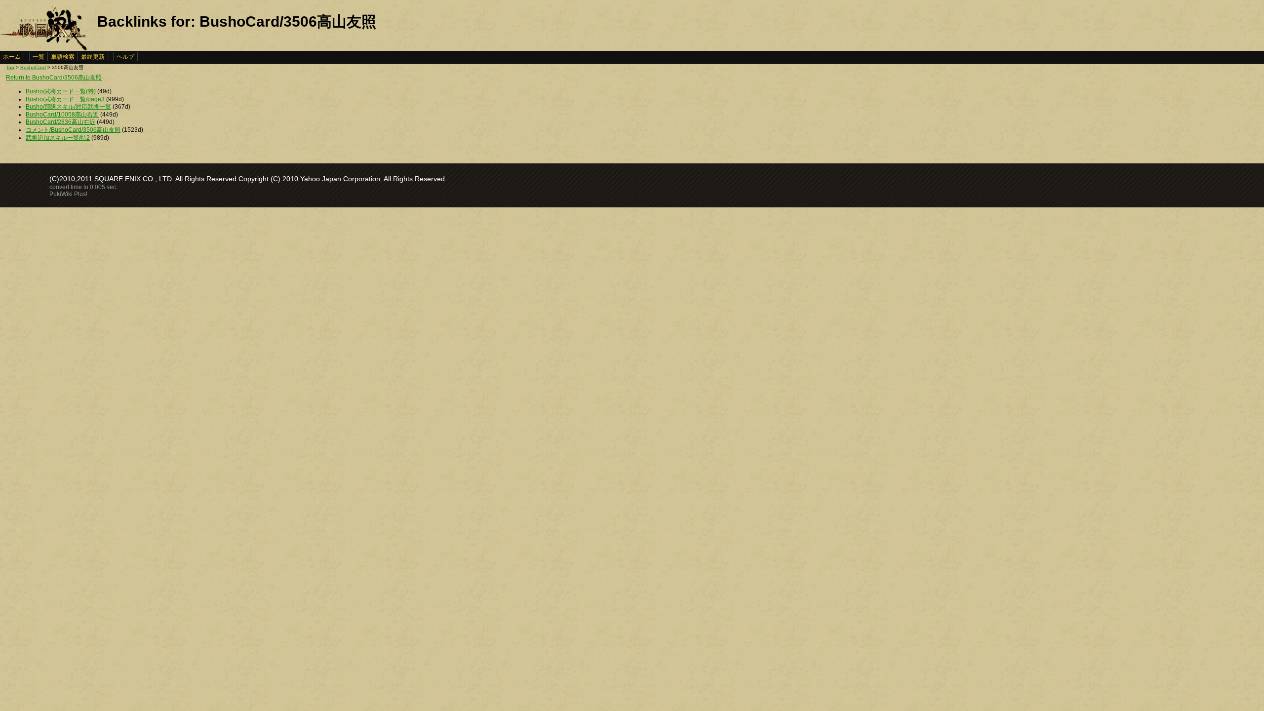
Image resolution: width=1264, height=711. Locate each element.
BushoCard (33, 67)
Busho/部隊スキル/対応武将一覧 (68, 106)
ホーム (12, 56)
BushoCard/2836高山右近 (60, 121)
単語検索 (63, 56)
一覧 (38, 56)
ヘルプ (125, 56)
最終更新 (93, 56)
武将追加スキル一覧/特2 (58, 137)
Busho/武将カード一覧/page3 (65, 99)
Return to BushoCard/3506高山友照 (54, 77)
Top (10, 67)
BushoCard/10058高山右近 (62, 114)
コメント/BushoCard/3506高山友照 (73, 129)
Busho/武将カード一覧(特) (61, 91)
